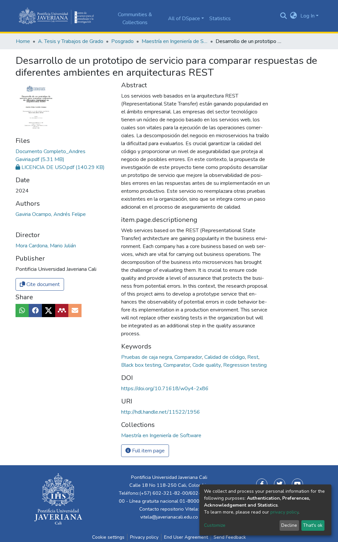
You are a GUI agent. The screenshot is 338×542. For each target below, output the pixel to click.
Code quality (207, 365)
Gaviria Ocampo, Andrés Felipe (51, 214)
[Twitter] (279, 484)
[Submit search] (283, 16)
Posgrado (122, 41)
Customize (214, 525)
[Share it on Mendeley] (61, 310)
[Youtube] (297, 484)
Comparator (177, 365)
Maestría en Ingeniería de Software (175, 41)
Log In (307, 16)
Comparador (188, 357)
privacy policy (284, 512)
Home (23, 41)
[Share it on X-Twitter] (48, 310)
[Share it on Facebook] (35, 310)
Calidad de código (225, 357)
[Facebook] (261, 484)
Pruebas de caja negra (147, 357)
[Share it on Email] (75, 310)
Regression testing (245, 365)
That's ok (312, 525)
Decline (289, 525)
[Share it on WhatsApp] (22, 310)
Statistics (220, 18)
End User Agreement (186, 537)
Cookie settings (108, 537)
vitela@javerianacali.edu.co (169, 517)
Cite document (42, 284)
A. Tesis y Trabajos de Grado (70, 41)
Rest (253, 357)
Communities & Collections (135, 18)
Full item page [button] (148, 450)
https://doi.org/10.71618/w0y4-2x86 (165, 388)
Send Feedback (230, 537)
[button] (293, 16)
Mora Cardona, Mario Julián (46, 245)
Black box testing (141, 365)
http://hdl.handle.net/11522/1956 (160, 412)
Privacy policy (144, 537)
